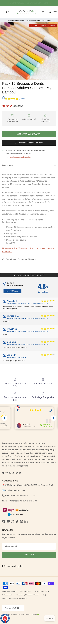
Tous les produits (26, 591)
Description (7, 165)
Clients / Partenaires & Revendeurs (14, 598)
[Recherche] (9, 12)
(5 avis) (22, 98)
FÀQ (44, 595)
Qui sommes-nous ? (9, 591)
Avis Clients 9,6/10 (42, 591)
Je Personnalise (7, 595)
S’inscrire (29, 554)
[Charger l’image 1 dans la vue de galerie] (29, 51)
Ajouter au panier (28, 134)
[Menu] (3, 12)
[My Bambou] (27, 12)
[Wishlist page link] (43, 12)
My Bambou (12, 615)
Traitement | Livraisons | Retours (28, 595)
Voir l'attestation (12, 291)
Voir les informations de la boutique (18, 157)
